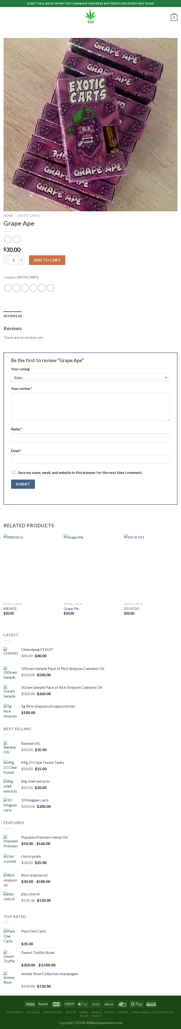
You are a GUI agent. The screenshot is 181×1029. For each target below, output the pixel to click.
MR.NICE (10, 609)
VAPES (83, 1012)
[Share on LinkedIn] (50, 288)
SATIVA (109, 1012)
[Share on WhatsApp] (8, 288)
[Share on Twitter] (25, 288)
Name (16, 429)
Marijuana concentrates (152, 1012)
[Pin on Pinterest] (42, 288)
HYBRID (122, 1012)
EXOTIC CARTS (28, 215)
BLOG (84, 1015)
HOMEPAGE (14, 1012)
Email (16, 451)
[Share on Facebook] (16, 288)
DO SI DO (131, 609)
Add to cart (47, 260)
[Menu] (6, 17)
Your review (21, 389)
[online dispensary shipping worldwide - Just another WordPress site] (90, 17)
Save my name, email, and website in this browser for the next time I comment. (80, 473)
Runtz (71, 1012)
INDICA (96, 1012)
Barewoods (53, 1012)
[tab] (13, 316)
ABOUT (96, 1015)
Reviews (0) (13, 316)
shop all (33, 1012)
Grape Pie (71, 609)
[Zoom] (9, 205)
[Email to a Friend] (33, 288)
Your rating (20, 369)
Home (8, 215)
